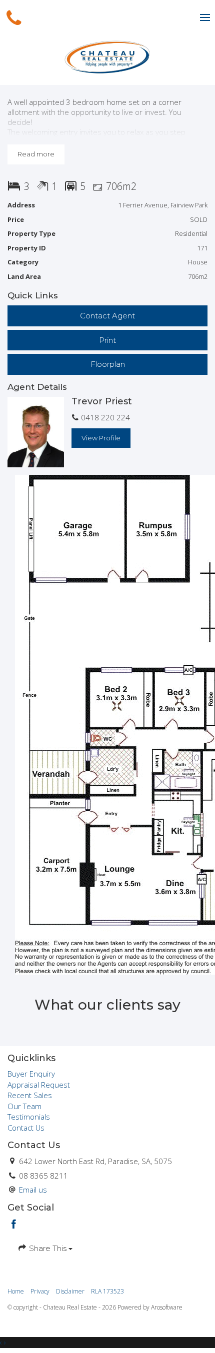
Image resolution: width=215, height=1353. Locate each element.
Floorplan (107, 364)
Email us (33, 1190)
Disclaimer (70, 1291)
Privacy (40, 1291)
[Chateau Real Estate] (107, 56)
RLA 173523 (107, 1291)
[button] (108, 340)
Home (16, 1291)
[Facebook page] (14, 1225)
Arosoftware (166, 1307)
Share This (47, 1248)
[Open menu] (205, 17)
